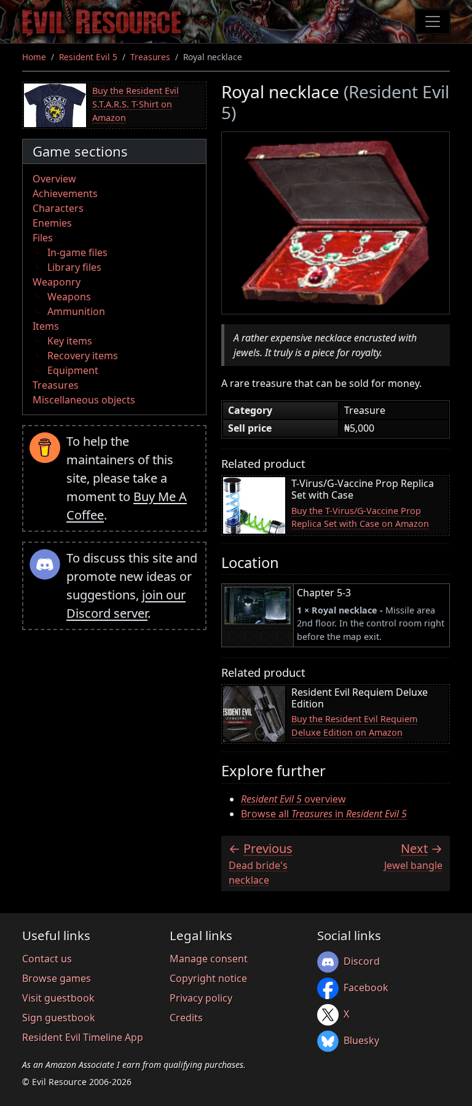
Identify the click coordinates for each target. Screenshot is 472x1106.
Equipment (72, 370)
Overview (54, 178)
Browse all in (324, 813)
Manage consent (209, 958)
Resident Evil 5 (88, 57)
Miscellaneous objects (84, 400)
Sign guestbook (58, 1017)
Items (46, 326)
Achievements (65, 193)
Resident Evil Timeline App (82, 1037)
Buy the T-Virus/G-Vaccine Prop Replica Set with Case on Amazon (360, 517)
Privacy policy (201, 998)
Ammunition (76, 311)
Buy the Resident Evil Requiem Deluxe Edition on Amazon (354, 725)
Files (43, 237)
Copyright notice (208, 978)
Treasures (150, 57)
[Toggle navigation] (432, 21)
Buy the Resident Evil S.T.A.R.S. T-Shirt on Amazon (135, 104)
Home (34, 57)
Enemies (52, 223)
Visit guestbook (58, 998)
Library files (74, 267)
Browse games (56, 978)
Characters (58, 208)
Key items (69, 341)
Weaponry (57, 282)
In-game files (77, 252)
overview (293, 799)
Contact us (47, 958)
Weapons (69, 296)
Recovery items (82, 355)
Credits (186, 1017)
